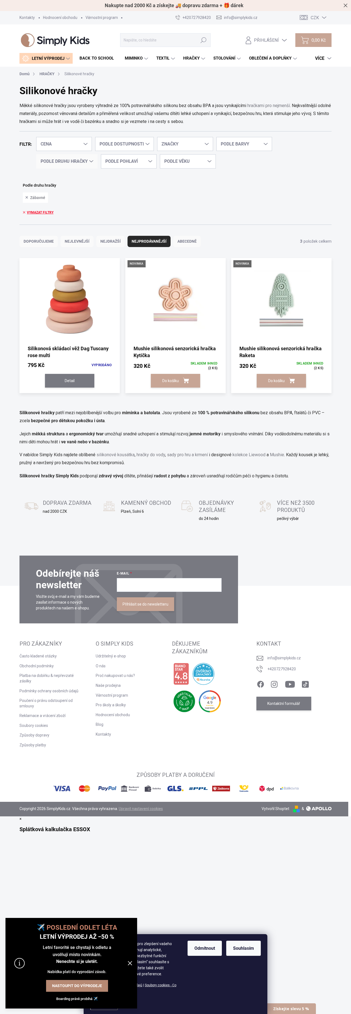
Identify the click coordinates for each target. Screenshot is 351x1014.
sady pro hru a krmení (187, 454)
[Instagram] (274, 683)
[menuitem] (46, 58)
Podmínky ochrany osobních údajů (48, 691)
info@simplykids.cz (284, 658)
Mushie (277, 454)
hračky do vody (151, 454)
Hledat (203, 40)
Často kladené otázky (38, 656)
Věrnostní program (102, 17)
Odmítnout (204, 948)
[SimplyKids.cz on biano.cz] (181, 674)
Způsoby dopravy (34, 735)
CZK (315, 17)
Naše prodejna (108, 685)
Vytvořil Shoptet (275, 808)
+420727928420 (281, 669)
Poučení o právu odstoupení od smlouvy (46, 703)
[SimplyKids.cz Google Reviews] (210, 701)
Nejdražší (110, 241)
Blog (99, 724)
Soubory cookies (33, 725)
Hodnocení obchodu (60, 17)
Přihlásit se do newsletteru (145, 604)
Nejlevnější (77, 241)
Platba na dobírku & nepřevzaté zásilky (46, 678)
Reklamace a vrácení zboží (42, 715)
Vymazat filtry (40, 212)
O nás (101, 666)
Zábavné (37, 197)
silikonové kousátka (116, 454)
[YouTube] (290, 683)
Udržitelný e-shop (111, 656)
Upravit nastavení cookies (141, 808)
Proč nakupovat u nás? (115, 675)
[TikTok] (305, 683)
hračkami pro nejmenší (268, 105)
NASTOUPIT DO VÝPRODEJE (77, 986)
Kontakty (27, 17)
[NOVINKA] (175, 301)
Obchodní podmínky (36, 666)
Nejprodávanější (149, 241)
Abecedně (187, 241)
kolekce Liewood (249, 454)
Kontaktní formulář (283, 703)
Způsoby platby (32, 745)
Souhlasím (243, 948)
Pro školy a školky (111, 705)
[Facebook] (260, 683)
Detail (70, 381)
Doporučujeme (39, 241)
